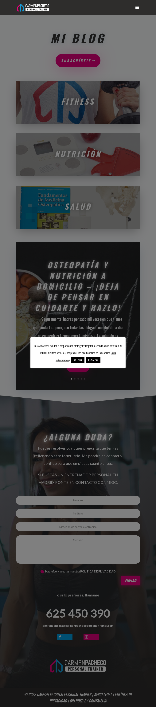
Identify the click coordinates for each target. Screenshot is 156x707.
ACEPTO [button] (78, 360)
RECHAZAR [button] (93, 360)
